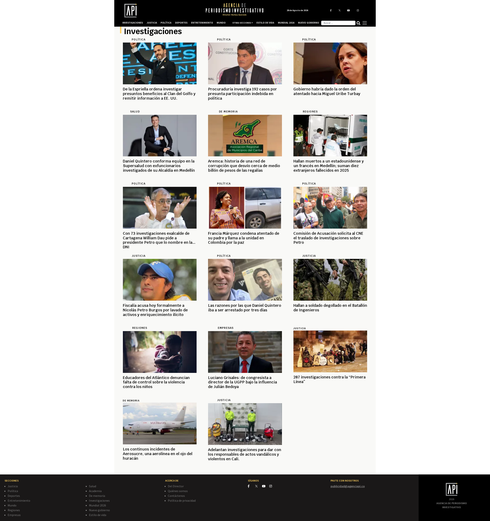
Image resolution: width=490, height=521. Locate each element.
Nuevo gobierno (99, 510)
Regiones (14, 510)
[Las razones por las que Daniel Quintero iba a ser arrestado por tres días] (245, 324)
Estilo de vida (97, 515)
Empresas (14, 515)
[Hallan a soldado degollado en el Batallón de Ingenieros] (330, 324)
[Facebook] (251, 486)
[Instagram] (272, 486)
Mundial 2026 (97, 505)
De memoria (97, 496)
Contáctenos (176, 496)
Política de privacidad (182, 500)
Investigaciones (99, 500)
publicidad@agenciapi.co (348, 486)
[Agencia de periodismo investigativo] (160, 11)
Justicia (299, 328)
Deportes (14, 496)
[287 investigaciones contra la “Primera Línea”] (330, 395)
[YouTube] (265, 486)
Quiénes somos (178, 491)
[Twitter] (258, 486)
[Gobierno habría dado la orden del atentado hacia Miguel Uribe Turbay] (330, 107)
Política (13, 491)
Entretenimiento (19, 500)
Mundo (12, 505)
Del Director (176, 486)
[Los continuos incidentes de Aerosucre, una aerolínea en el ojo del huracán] (160, 467)
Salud (92, 486)
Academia (95, 491)
